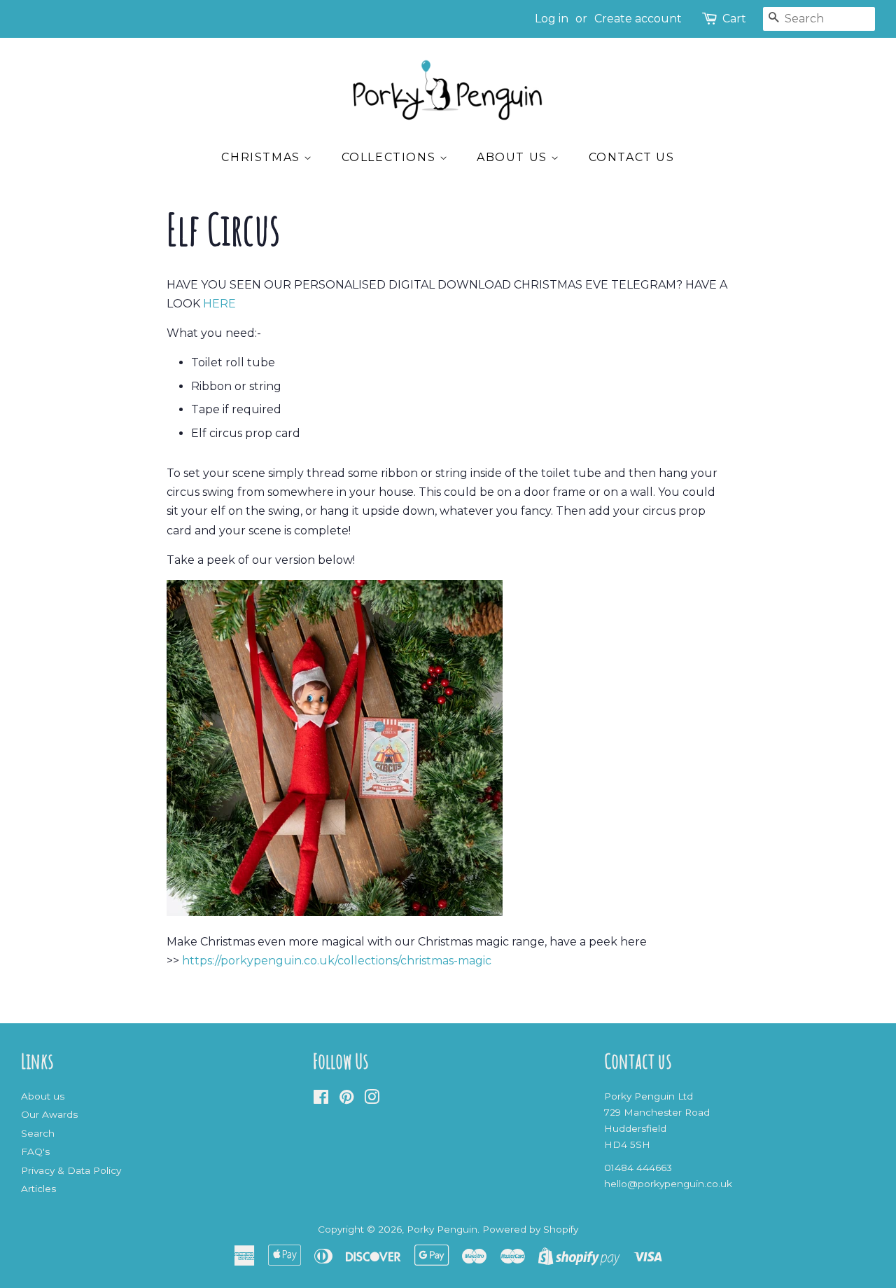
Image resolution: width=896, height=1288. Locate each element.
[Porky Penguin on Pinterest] (346, 1099)
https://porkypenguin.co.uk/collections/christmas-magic (336, 960)
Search (38, 1133)
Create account (638, 18)
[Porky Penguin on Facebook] (321, 1099)
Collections (391, 157)
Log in (551, 18)
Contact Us (632, 157)
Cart (734, 18)
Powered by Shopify (530, 1229)
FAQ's (35, 1151)
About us (514, 157)
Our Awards (49, 1114)
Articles (38, 1188)
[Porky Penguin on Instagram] (371, 1099)
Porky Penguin (442, 1229)
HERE (219, 303)
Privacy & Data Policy (71, 1170)
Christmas (262, 157)
